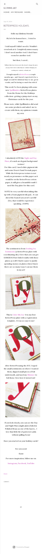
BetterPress (24, 74)
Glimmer (31, 375)
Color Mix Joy (18, 315)
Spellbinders (15, 90)
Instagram (12, 463)
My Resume (17, 12)
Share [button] (5, 474)
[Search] (37, 3)
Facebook (22, 463)
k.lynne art (10, 8)
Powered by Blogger (22, 547)
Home (7, 12)
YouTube (30, 463)
